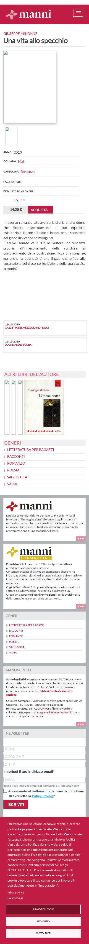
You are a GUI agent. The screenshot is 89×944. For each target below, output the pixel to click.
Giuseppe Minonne (20, 33)
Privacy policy (16, 892)
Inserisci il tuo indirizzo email (28, 772)
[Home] (29, 14)
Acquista (39, 210)
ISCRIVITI (16, 805)
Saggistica (17, 477)
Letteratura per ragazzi (30, 450)
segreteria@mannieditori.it (55, 712)
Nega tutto (43, 921)
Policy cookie (16, 898)
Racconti (16, 456)
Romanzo (28, 172)
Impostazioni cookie (43, 909)
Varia (12, 484)
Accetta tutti (43, 933)
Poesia (13, 470)
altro (82, 606)
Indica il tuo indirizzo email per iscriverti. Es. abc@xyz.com (41, 785)
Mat (21, 161)
